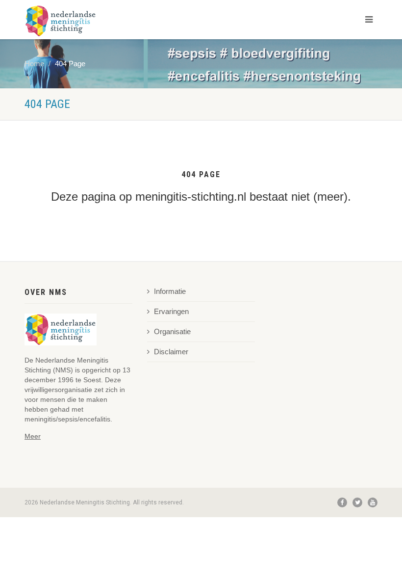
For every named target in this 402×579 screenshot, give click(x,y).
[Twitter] (357, 502)
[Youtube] (372, 502)
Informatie (170, 291)
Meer (33, 436)
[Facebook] (342, 502)
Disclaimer (171, 352)
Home (34, 64)
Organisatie (172, 332)
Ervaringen (171, 312)
